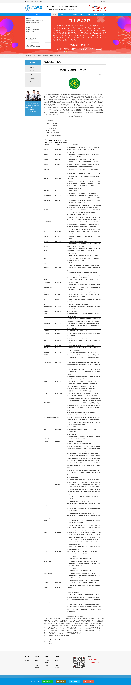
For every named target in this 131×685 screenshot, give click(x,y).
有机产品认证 (29, 38)
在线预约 (75, 681)
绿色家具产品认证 (37, 38)
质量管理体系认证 (30, 20)
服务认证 (28, 27)
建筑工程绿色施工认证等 (31, 31)
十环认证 (75, 14)
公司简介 (27, 662)
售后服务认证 (29, 29)
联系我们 (103, 14)
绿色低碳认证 (29, 45)
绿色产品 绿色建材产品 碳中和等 (33, 46)
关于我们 (61, 14)
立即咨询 (62, 681)
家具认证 (68, 14)
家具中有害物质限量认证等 (32, 39)
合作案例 (89, 14)
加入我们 (27, 660)
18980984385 (89, 681)
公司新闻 (47, 665)
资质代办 (57, 667)
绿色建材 (82, 14)
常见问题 (47, 660)
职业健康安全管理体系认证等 (32, 22)
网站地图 (104, 1)
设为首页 (95, 1)
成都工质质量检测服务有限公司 (33, 1)
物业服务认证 (36, 29)
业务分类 (38, 14)
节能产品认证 (50, 641)
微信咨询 (48, 681)
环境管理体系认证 (39, 20)
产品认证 (28, 36)
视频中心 (47, 662)
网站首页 (55, 14)
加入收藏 (100, 1)
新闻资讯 (96, 14)
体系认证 (28, 18)
